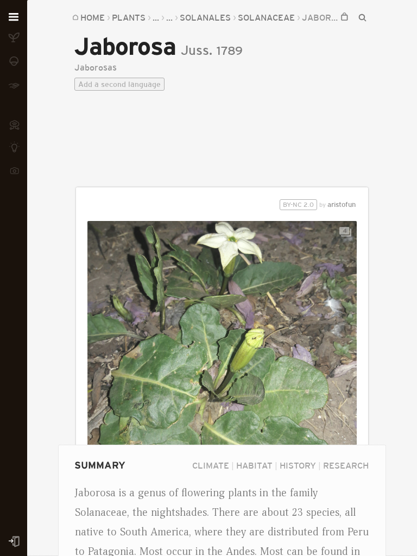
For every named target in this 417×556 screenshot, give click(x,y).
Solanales (205, 17)
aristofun (319, 204)
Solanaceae (266, 17)
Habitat (254, 465)
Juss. (196, 50)
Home (92, 17)
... (156, 17)
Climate (210, 465)
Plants (129, 17)
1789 (230, 51)
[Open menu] (13, 17)
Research (346, 465)
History (298, 465)
